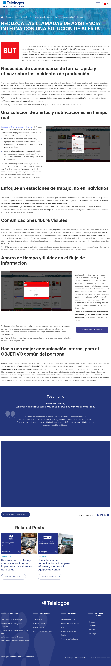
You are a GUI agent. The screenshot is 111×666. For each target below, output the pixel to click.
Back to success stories (16, 514)
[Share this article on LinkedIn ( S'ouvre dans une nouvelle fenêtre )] (101, 515)
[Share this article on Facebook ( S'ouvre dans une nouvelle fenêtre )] (98, 515)
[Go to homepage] (2, 17)
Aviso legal (69, 658)
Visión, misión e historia (70, 624)
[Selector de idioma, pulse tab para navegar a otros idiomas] (105, 4)
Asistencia (92, 626)
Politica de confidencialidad (99, 658)
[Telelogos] (13, 4)
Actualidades (38, 620)
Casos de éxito (39, 624)
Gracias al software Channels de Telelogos (17, 127)
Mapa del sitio (80, 658)
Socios (63, 635)
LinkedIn (91, 630)
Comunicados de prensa (42, 631)
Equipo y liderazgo (68, 631)
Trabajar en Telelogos (69, 639)
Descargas (92, 634)
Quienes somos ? (68, 620)
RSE (62, 627)
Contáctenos (93, 622)
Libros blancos (39, 627)
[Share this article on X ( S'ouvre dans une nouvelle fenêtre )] (105, 515)
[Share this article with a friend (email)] (108, 515)
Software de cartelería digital (12, 620)
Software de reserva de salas (12, 637)
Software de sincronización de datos (15, 641)
